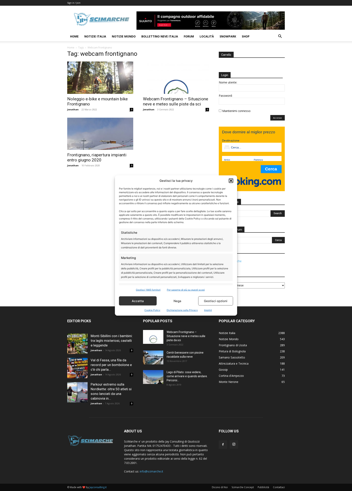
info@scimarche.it (151, 471)
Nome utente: (228, 82)
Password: (225, 96)
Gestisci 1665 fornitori (148, 289)
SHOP (246, 36)
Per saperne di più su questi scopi (186, 289)
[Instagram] (234, 444)
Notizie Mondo (124, 36)
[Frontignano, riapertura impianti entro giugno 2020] (100, 134)
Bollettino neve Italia (159, 36)
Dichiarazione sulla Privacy (182, 310)
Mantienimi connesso (236, 111)
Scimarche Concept (243, 487)
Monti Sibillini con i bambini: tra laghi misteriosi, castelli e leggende (112, 340)
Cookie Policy (152, 310)
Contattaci (279, 487)
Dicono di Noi (220, 487)
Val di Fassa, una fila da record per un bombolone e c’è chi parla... (111, 365)
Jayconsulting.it (98, 487)
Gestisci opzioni (215, 301)
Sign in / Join (73, 2)
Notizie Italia (95, 36)
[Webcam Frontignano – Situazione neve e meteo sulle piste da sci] (176, 77)
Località (207, 36)
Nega (177, 301)
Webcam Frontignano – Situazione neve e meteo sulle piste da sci (175, 101)
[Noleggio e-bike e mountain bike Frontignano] (100, 77)
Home (74, 36)
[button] (231, 181)
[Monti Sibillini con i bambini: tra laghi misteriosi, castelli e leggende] (77, 344)
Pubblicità (263, 487)
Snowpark (228, 36)
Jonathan (73, 109)
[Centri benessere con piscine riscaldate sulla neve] (153, 358)
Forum (189, 36)
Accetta (138, 301)
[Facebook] (223, 445)
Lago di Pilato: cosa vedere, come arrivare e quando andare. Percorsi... (187, 376)
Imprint (208, 310)
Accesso (277, 117)
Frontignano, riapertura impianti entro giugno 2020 (96, 157)
